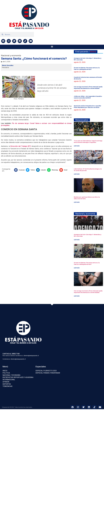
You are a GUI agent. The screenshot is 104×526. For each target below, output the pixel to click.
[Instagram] (9, 41)
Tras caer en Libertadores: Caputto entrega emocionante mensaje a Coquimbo (88, 141)
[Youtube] (31, 41)
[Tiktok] (25, 41)
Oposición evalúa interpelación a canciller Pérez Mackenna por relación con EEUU (87, 106)
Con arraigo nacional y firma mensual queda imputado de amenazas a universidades (88, 87)
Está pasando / (85, 51)
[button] (52, 46)
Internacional (9, 380)
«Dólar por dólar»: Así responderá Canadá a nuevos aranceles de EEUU (88, 97)
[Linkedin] (20, 41)
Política (6, 373)
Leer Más (77, 146)
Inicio (5, 371)
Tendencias (7, 386)
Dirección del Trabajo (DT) (20, 146)
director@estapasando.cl (31, 355)
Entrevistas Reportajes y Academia (18, 377)
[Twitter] (14, 41)
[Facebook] (3, 41)
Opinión (6, 382)
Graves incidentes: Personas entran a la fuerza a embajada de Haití (87, 68)
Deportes (7, 384)
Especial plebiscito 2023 (46, 371)
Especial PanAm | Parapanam (48, 373)
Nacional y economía (11, 375)
